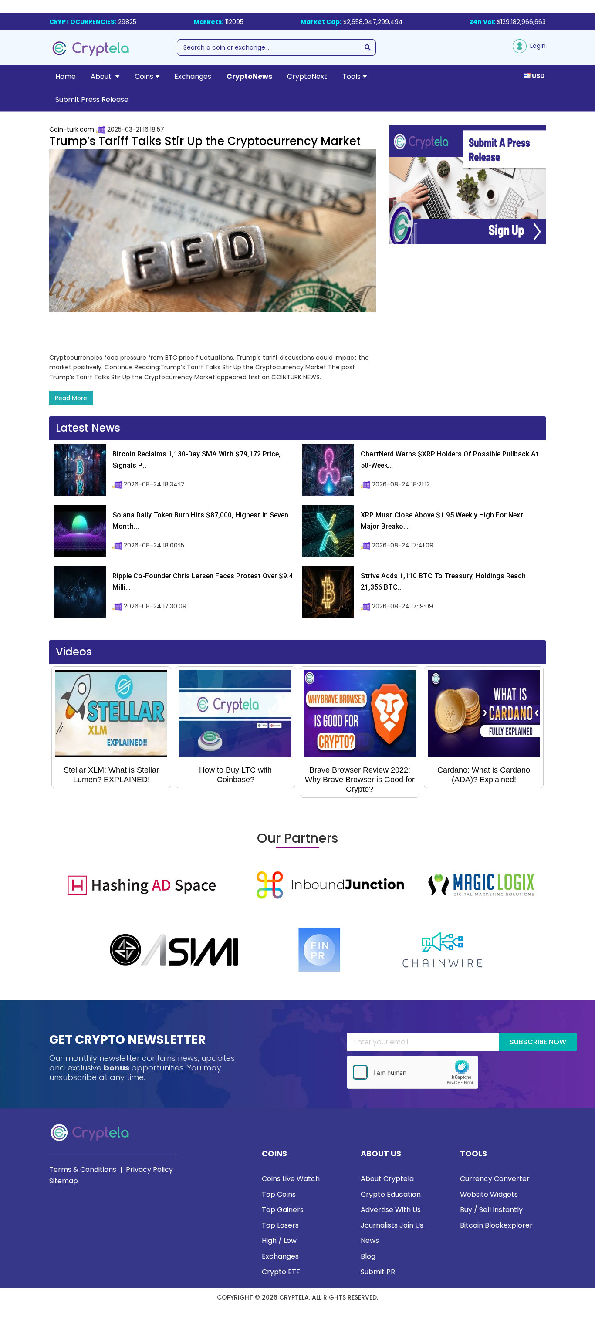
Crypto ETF (281, 1272)
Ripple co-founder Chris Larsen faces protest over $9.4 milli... (202, 581)
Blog (368, 1256)
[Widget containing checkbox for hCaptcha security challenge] (412, 1072)
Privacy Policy (149, 1170)
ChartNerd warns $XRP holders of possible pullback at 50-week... (450, 459)
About (102, 76)
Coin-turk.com (71, 129)
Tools (351, 76)
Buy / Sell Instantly (491, 1210)
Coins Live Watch (291, 1179)
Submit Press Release (91, 100)
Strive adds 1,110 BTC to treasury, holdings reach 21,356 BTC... (443, 581)
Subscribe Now (538, 1042)
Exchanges (192, 76)
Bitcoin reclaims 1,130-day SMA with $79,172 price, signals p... (196, 459)
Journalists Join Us (392, 1225)
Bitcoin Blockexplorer (496, 1225)
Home (65, 76)
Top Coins (279, 1194)
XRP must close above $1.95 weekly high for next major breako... (442, 520)
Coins (144, 76)
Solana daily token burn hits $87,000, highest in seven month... (200, 520)
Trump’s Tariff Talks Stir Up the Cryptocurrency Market (205, 141)
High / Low (279, 1241)
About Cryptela (387, 1179)
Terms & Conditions (82, 1170)
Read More (71, 398)
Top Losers (280, 1225)
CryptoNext (307, 76)
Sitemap (63, 1181)
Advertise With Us (391, 1210)
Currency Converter (495, 1179)
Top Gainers (283, 1210)
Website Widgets (489, 1194)
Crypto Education (391, 1194)
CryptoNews (249, 76)
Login (536, 45)
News (370, 1241)
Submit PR (378, 1272)
